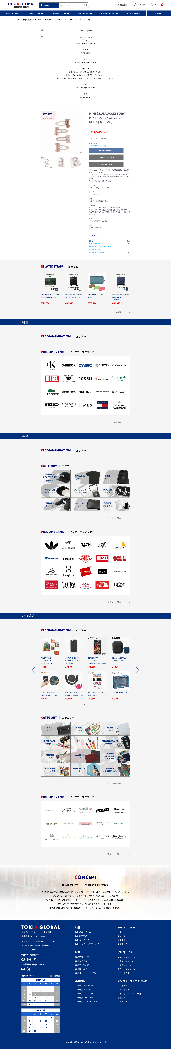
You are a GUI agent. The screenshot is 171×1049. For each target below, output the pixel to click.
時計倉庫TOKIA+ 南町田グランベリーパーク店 (102, 247)
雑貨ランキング (82, 964)
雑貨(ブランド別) (36, 13)
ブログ (121, 943)
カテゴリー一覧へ (113, 518)
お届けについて (126, 964)
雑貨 (77, 952)
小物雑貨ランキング (84, 993)
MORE (118, 312)
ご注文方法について (126, 956)
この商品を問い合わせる (106, 157)
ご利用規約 (122, 985)
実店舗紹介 (159, 13)
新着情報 (121, 939)
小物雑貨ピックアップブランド (89, 1001)
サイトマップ (123, 1001)
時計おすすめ (81, 935)
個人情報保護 (123, 989)
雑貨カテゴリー (82, 968)
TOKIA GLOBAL (126, 927)
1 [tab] (84, 704)
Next (137, 670)
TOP (18, 20)
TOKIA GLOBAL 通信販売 (96, 244)
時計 (77, 927)
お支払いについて (125, 960)
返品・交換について (126, 968)
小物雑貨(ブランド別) (61, 13)
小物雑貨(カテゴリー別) (109, 13)
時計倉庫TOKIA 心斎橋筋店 (96, 252)
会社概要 (121, 997)
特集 (120, 931)
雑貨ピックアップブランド (87, 972)
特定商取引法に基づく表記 (129, 993)
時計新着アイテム (83, 931)
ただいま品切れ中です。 (106, 151)
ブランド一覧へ (114, 422)
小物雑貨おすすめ (83, 989)
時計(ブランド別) (12, 13)
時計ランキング (82, 939)
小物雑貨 (80, 981)
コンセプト (122, 935)
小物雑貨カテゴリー (84, 997)
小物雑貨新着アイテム (85, 985)
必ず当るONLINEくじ (134, 13)
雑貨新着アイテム (83, 956)
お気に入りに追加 (106, 165)
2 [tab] (86, 704)
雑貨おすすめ (81, 960)
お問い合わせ (123, 972)
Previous (33, 670)
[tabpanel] (85, 670)
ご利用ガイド (125, 952)
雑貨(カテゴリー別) (85, 13)
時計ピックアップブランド (87, 943)
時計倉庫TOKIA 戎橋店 (95, 249)
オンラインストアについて (132, 981)
